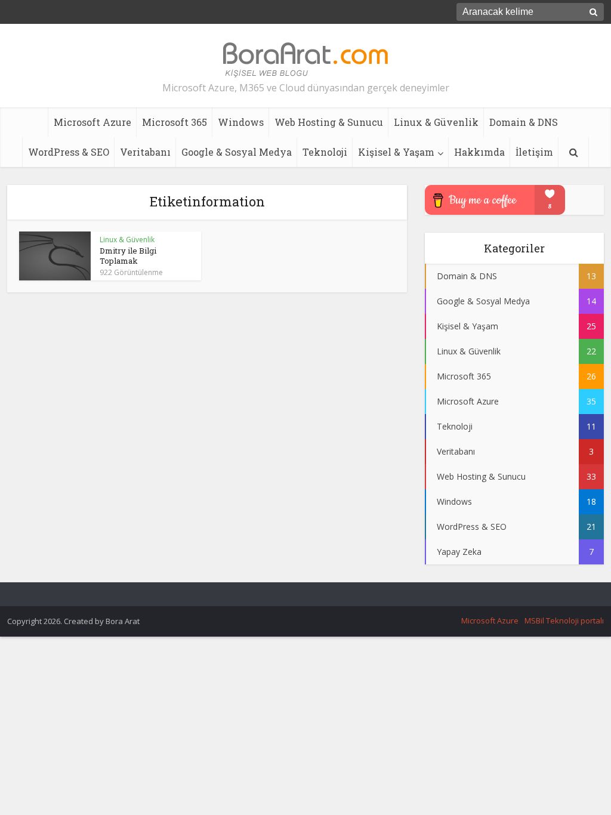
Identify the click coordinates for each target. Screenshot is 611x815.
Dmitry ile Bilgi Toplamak (128, 255)
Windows (241, 122)
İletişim (534, 152)
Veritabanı (145, 152)
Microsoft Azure (92, 122)
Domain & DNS (523, 122)
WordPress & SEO (68, 152)
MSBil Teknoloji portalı (564, 620)
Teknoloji (325, 152)
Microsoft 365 (174, 122)
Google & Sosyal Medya (236, 152)
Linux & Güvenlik (436, 122)
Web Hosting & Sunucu (328, 122)
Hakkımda (479, 152)
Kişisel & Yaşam (396, 152)
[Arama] (573, 152)
